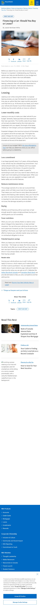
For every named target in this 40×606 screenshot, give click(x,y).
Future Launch (7, 566)
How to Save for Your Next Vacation (29, 367)
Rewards (5, 528)
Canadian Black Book (28, 272)
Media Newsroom (8, 559)
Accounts (6, 512)
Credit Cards (7, 516)
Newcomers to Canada (10, 563)
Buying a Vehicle (28, 8)
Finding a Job (25, 345)
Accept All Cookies (20, 596)
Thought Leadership (9, 556)
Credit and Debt (22, 309)
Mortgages (6, 519)
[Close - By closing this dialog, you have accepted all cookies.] (37, 574)
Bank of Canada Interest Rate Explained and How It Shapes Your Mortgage (29, 333)
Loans (5, 522)
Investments (7, 525)
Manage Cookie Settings (20, 602)
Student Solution (8, 569)
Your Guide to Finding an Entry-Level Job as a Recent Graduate (29, 351)
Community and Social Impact (13, 541)
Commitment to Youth (10, 547)
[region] (20, 589)
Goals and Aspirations (17, 8)
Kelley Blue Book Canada (9, 272)
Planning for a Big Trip (27, 362)
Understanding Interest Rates (29, 325)
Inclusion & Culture (9, 537)
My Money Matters (6, 8)
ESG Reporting (7, 544)
